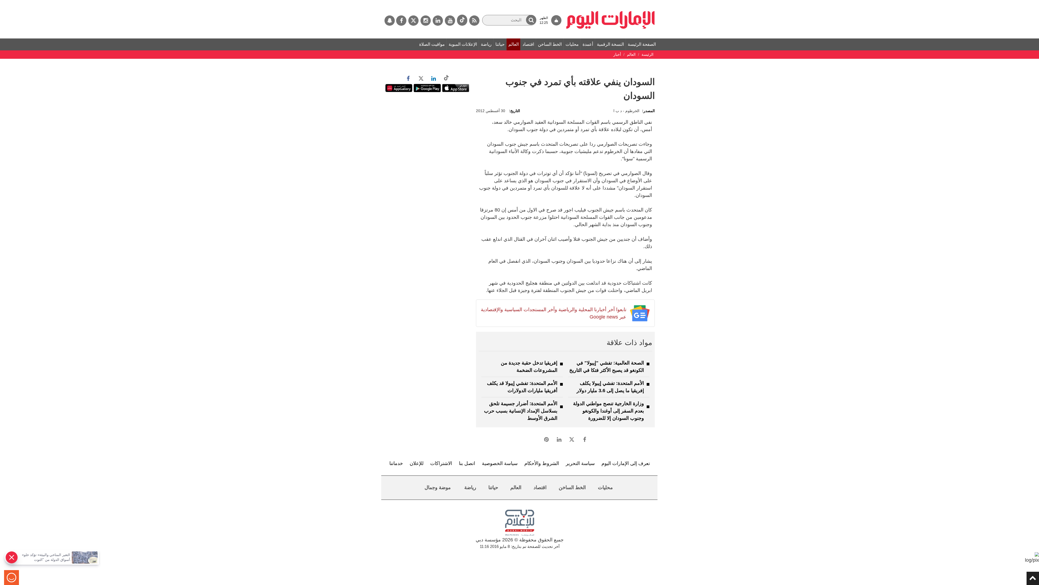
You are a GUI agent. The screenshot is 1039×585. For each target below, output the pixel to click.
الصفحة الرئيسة (642, 44)
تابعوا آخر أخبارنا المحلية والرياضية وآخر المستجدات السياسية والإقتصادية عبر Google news (553, 313)
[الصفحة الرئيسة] (610, 2)
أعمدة (588, 44)
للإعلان (416, 463)
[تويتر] (413, 20)
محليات (572, 44)
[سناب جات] (389, 20)
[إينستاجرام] (425, 20)
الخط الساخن (550, 44)
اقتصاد (528, 44)
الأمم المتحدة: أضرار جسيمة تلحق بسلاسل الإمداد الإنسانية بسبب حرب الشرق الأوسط (520, 411)
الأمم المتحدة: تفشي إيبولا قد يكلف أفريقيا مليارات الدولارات (522, 387)
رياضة (486, 44)
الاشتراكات (441, 463)
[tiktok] (462, 20)
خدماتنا (396, 463)
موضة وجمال (438, 487)
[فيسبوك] (401, 20)
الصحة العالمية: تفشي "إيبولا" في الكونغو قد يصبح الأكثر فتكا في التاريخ (606, 366)
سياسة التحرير (580, 463)
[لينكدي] (438, 20)
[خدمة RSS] (474, 20)
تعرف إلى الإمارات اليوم (625, 463)
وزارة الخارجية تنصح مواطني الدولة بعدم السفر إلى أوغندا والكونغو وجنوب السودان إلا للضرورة (608, 411)
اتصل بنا (467, 463)
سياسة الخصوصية (500, 463)
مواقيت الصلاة (432, 44)
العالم (513, 44)
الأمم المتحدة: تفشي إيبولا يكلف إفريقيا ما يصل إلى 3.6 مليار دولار (610, 387)
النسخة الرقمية (610, 44)
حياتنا (500, 44)
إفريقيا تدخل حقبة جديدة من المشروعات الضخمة (529, 366)
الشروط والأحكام (541, 463)
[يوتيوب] (450, 20)
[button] (531, 20)
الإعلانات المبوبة (463, 44)
